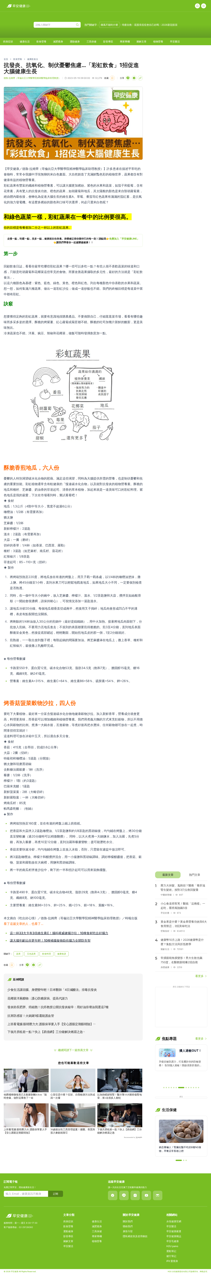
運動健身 (75, 41)
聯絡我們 (128, 1226)
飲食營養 (41, 41)
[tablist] (181, 874)
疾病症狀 (8, 41)
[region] (73, 240)
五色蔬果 (31, 953)
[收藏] (112, 78)
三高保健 (91, 41)
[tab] (168, 874)
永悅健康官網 (173, 1221)
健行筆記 (171, 1256)
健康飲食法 (32, 59)
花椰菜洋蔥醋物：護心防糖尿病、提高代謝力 (37, 998)
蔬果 (18, 953)
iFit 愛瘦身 (172, 1261)
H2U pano (172, 1246)
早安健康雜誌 (173, 1236)
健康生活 (25, 41)
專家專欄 (125, 41)
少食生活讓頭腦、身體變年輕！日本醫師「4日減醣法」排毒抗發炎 (52, 990)
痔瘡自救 (127, 24)
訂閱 (55, 1193)
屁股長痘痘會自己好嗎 (146, 24)
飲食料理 (46, 953)
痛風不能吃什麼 (109, 24)
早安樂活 (175, 41)
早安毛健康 (172, 1241)
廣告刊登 (128, 1231)
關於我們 (128, 1221)
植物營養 (158, 41)
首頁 (6, 59)
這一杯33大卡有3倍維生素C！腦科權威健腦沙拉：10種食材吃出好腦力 (59, 933)
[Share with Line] (127, 78)
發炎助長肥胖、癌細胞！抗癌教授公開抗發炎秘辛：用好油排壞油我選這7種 (57, 1007)
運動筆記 (171, 1251)
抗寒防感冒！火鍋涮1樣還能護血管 (30, 1016)
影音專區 (108, 41)
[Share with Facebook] (134, 78)
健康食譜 (61, 953)
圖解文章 (141, 41)
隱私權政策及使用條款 (135, 1236)
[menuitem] (8, 41)
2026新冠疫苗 (169, 24)
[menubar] (91, 41)
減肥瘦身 (58, 41)
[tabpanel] (181, 929)
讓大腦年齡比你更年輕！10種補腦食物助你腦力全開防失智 (50, 940)
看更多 (199, 976)
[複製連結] (140, 78)
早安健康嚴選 (173, 1231)
